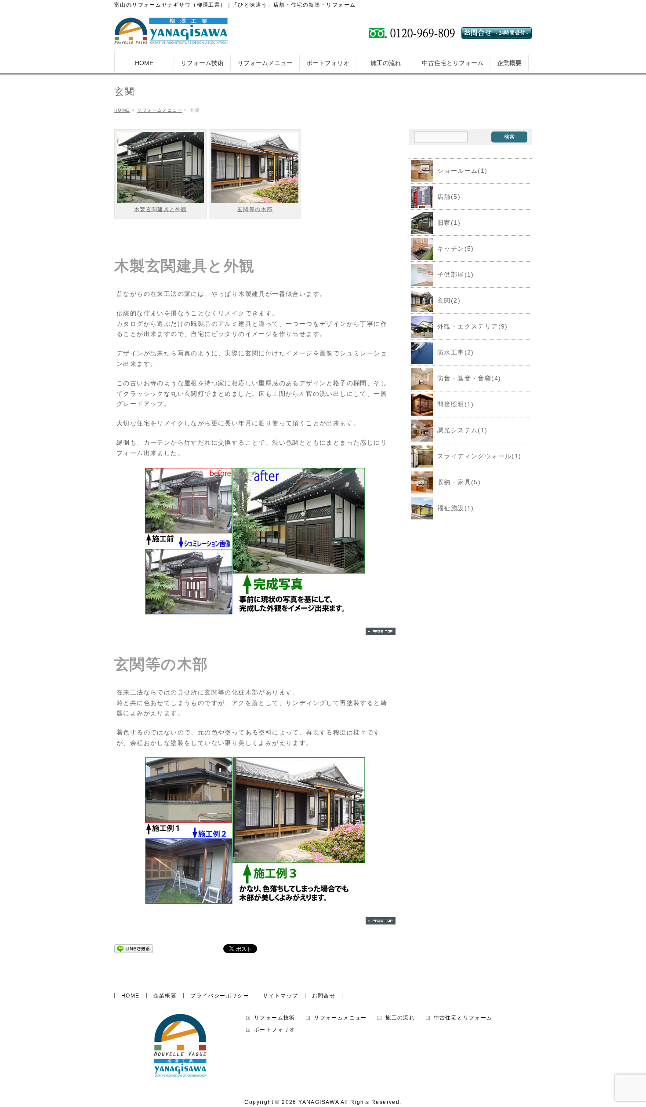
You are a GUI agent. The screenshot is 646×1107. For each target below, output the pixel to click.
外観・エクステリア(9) (472, 326)
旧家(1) (449, 222)
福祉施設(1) (455, 507)
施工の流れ (400, 1018)
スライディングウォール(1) (479, 456)
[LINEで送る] (133, 948)
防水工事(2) (455, 352)
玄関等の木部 (254, 209)
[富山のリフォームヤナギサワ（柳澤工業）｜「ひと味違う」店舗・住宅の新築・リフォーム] (171, 34)
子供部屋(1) (455, 274)
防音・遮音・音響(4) (469, 378)
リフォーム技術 (274, 1018)
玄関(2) (449, 300)
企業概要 (165, 996)
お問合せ (324, 996)
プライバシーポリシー (219, 996)
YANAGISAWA (318, 1102)
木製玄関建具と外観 (160, 209)
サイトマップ (280, 996)
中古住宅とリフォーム (463, 1018)
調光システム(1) (462, 430)
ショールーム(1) (462, 170)
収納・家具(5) (459, 482)
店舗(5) (449, 196)
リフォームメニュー (340, 1018)
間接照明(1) (455, 404)
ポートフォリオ (274, 1030)
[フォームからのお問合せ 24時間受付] (496, 35)
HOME (130, 996)
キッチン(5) (455, 248)
